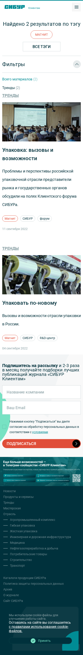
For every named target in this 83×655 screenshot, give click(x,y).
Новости (9, 491)
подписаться (21, 443)
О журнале (11, 595)
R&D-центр (47, 338)
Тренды (11, 88)
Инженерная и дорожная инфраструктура (40, 537)
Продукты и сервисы (18, 497)
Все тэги (42, 46)
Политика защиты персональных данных (33, 583)
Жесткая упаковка (23, 531)
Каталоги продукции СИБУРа (24, 578)
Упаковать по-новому (29, 303)
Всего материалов (20, 79)
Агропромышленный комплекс (32, 519)
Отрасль (9, 514)
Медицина (17, 542)
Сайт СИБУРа (13, 601)
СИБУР (28, 218)
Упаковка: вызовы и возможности (27, 154)
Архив (7, 589)
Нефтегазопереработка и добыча (34, 548)
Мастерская (12, 508)
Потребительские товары (28, 554)
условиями (40, 432)
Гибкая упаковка (22, 525)
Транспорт (17, 565)
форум (44, 218)
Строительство (21, 560)
